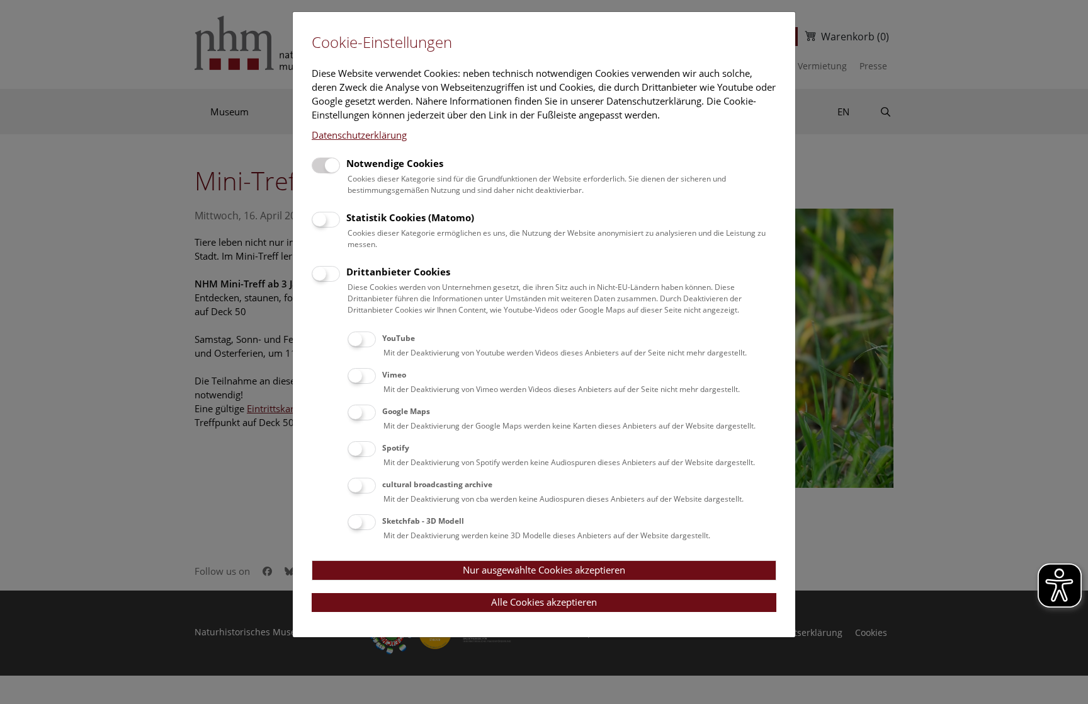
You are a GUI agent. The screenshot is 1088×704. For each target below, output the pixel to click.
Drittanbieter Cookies (398, 271)
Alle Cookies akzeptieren (544, 602)
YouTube (398, 338)
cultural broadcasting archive (437, 484)
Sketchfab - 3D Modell (423, 521)
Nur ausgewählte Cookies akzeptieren (544, 569)
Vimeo (394, 374)
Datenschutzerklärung (359, 135)
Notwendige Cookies (394, 163)
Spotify (395, 447)
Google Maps (406, 411)
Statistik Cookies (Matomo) (410, 217)
